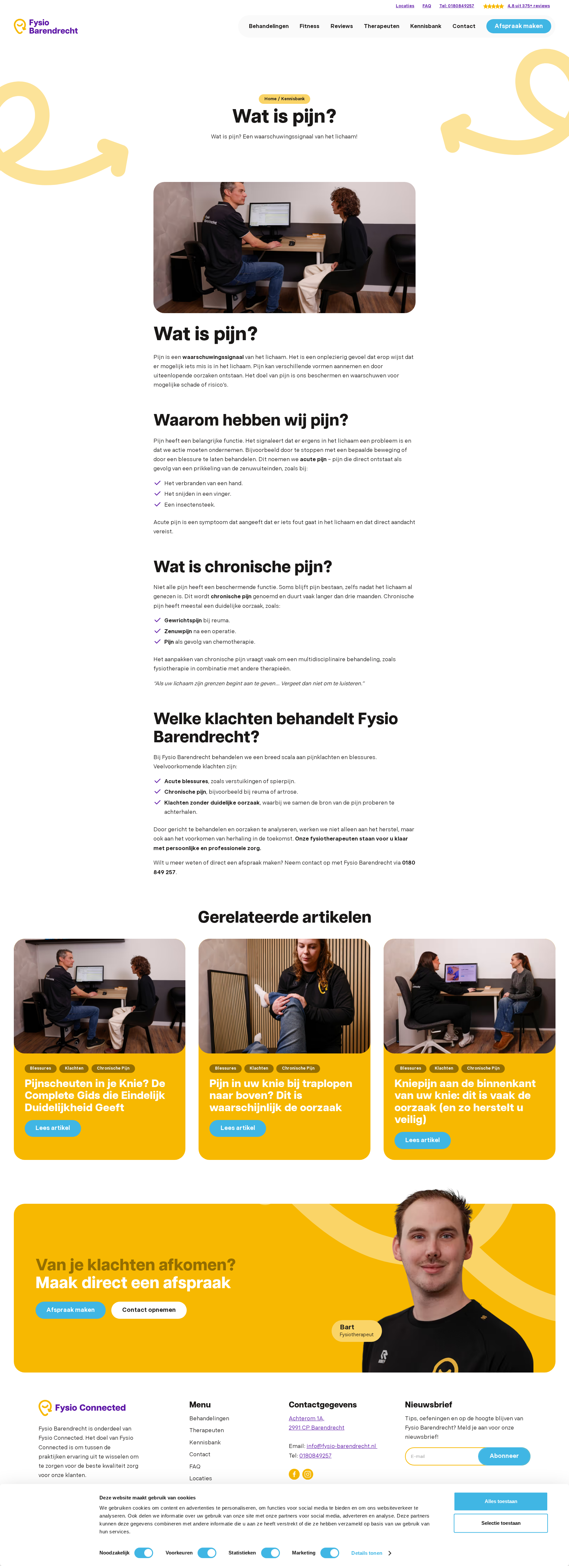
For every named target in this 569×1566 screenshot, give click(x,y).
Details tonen (366, 1553)
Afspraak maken (519, 25)
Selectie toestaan (501, 1523)
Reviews (342, 26)
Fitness (309, 26)
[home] (46, 26)
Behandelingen (269, 26)
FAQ (426, 6)
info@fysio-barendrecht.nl (342, 1446)
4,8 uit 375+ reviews (528, 6)
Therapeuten (381, 26)
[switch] (207, 1553)
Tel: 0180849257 (456, 6)
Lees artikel (53, 1128)
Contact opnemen (149, 1310)
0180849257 (315, 1456)
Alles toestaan (501, 1501)
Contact (463, 26)
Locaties (405, 6)
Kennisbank (426, 26)
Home (270, 99)
